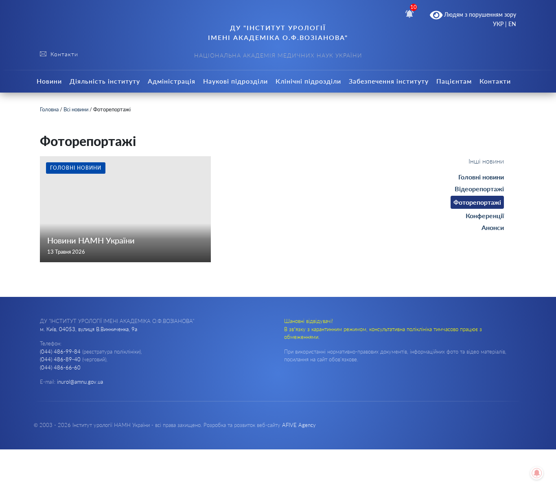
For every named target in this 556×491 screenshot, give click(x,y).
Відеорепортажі (479, 188)
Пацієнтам (454, 81)
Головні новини (481, 177)
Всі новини (75, 109)
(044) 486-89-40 (60, 359)
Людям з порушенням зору (479, 14)
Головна (49, 109)
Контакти (495, 81)
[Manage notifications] (536, 473)
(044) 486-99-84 (60, 351)
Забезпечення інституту (389, 81)
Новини (49, 81)
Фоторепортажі (477, 202)
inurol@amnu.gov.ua (80, 381)
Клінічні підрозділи (308, 81)
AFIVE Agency (299, 425)
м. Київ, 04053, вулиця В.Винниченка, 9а (88, 329)
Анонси (493, 227)
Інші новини (486, 161)
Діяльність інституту (105, 81)
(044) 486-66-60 (60, 367)
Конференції (485, 215)
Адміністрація (171, 81)
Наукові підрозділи (235, 81)
